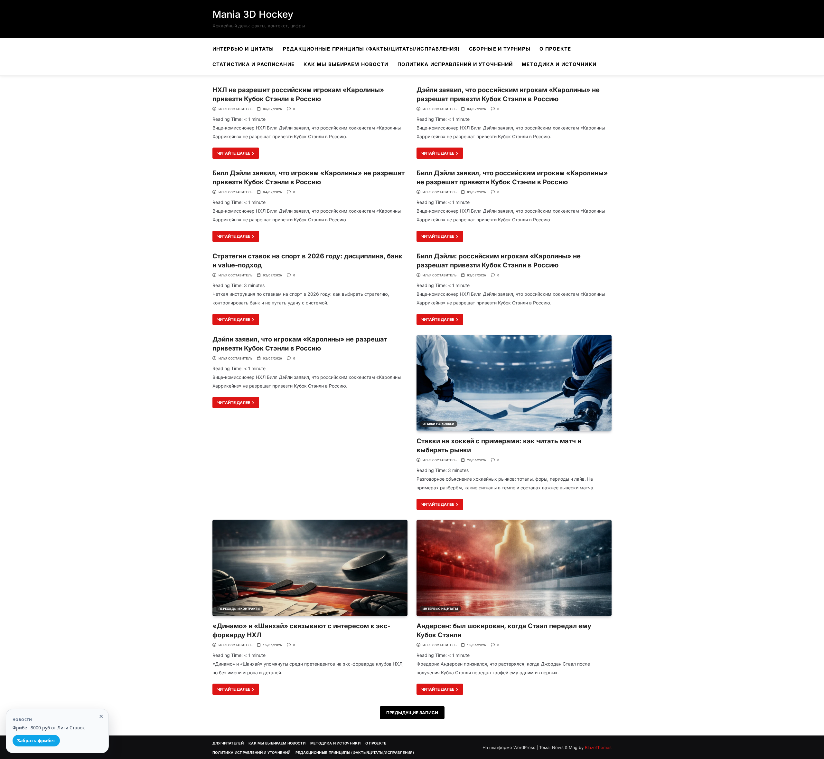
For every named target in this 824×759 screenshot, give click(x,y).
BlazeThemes (598, 747)
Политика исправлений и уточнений (455, 64)
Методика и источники (559, 64)
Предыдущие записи (412, 712)
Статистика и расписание (253, 64)
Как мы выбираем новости (346, 64)
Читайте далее (234, 153)
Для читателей (228, 743)
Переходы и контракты (239, 608)
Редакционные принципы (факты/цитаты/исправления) (371, 49)
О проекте (555, 49)
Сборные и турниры (499, 49)
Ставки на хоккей (438, 424)
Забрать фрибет (36, 740)
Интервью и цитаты (243, 49)
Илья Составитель (235, 109)
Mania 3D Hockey (252, 14)
